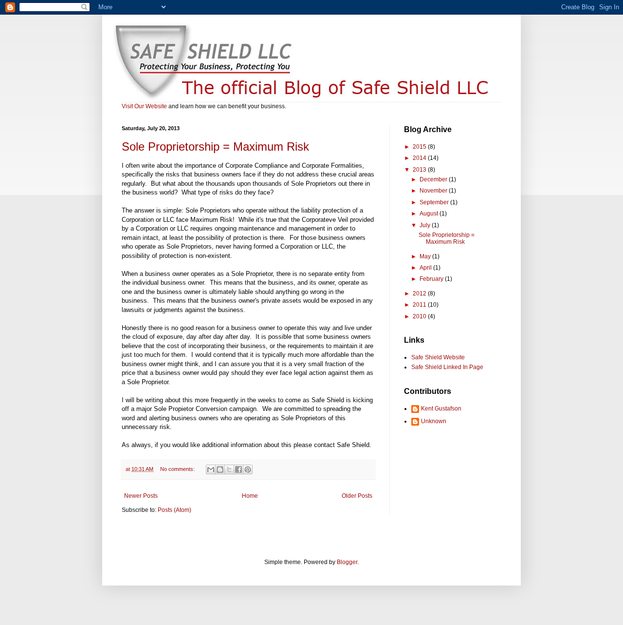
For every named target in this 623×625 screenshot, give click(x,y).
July (426, 225)
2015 (420, 146)
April (426, 267)
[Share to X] (229, 469)
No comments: (178, 469)
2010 (420, 316)
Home (250, 495)
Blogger (347, 562)
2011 (420, 304)
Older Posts (357, 495)
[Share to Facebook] (238, 469)
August (430, 213)
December (434, 179)
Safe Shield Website (438, 357)
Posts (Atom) (174, 510)
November (434, 190)
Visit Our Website (144, 106)
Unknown (433, 421)
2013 (420, 169)
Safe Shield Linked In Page (447, 367)
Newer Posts (141, 495)
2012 (420, 293)
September (435, 202)
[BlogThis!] (220, 469)
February (432, 278)
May (426, 256)
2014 (420, 158)
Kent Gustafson (441, 408)
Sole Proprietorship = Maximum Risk (215, 146)
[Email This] (211, 469)
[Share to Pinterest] (248, 469)
